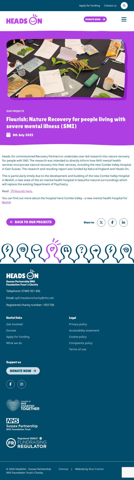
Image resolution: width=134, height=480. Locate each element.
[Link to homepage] (24, 19)
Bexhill (6, 202)
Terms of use (77, 349)
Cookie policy (78, 337)
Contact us (110, 5)
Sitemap (63, 469)
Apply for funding (89, 5)
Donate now (92, 19)
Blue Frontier (96, 469)
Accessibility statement (84, 330)
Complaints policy (80, 343)
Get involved (14, 324)
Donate (11, 330)
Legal (72, 317)
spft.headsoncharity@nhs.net (34, 298)
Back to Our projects (33, 222)
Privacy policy (78, 324)
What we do (14, 343)
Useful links (14, 317)
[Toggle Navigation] (123, 19)
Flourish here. (23, 191)
